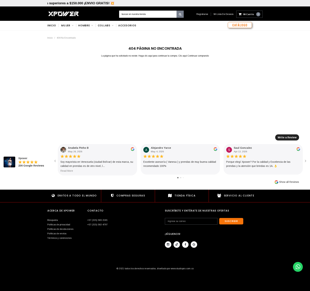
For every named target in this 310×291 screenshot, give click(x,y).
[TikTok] (176, 244)
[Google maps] (194, 244)
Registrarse (202, 14)
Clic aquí (182, 56)
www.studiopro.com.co (182, 268)
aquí (150, 56)
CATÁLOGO (239, 25)
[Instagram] (168, 244)
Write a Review (287, 137)
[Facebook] (185, 244)
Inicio (50, 38)
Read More (66, 170)
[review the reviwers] (132, 150)
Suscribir (231, 221)
